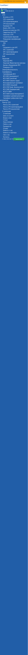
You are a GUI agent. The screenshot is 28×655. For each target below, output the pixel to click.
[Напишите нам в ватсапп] (2, 11)
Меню (3, 12)
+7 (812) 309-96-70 (9, 11)
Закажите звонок (19, 139)
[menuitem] (3, 14)
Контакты (4, 9)
